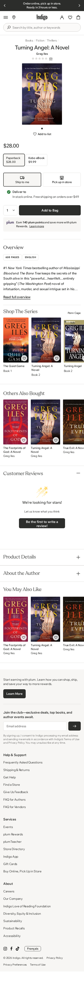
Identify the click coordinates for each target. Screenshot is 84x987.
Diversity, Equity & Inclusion (22, 913)
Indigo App (10, 856)
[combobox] (44, 27)
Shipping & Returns (16, 770)
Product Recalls (14, 928)
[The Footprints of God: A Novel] (15, 422)
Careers (8, 891)
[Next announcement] (79, 5)
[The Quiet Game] (16, 340)
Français (32, 948)
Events (8, 827)
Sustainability (12, 921)
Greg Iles (42, 54)
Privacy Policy (54, 957)
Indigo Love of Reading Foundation (27, 906)
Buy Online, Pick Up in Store (22, 871)
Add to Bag (49, 210)
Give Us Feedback (15, 792)
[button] (5, 17)
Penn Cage (74, 312)
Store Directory (14, 849)
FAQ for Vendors (14, 807)
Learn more (36, 226)
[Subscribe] (74, 726)
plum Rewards (13, 834)
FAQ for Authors (14, 799)
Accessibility (12, 936)
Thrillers (52, 40)
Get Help (9, 777)
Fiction (40, 40)
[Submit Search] (9, 27)
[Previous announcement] (4, 5)
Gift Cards (10, 864)
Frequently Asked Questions (22, 762)
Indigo (16, 957)
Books (29, 40)
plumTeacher (12, 842)
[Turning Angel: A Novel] (46, 340)
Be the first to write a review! (42, 524)
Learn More (14, 694)
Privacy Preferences (15, 964)
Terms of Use (37, 964)
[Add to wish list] (24, 358)
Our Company (13, 899)
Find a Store (11, 785)
